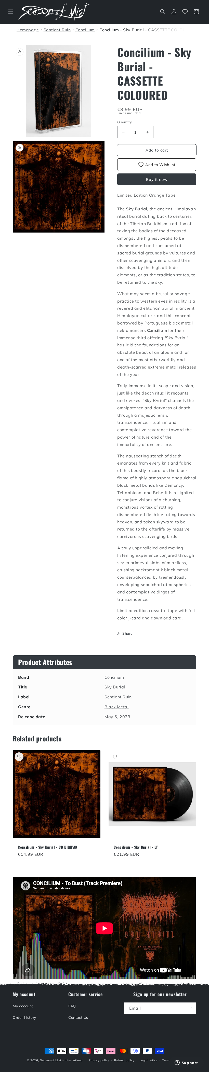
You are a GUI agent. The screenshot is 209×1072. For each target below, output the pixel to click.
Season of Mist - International (62, 1060)
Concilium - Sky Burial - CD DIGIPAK (47, 847)
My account (23, 1006)
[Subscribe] (190, 1008)
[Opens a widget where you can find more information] (186, 1063)
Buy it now (157, 179)
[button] (10, 11)
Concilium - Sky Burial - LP (136, 847)
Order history (24, 1017)
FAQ (72, 1006)
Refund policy (124, 1060)
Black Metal (116, 706)
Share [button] (127, 633)
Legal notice (148, 1060)
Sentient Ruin (118, 696)
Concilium (114, 677)
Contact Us (78, 1017)
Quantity (124, 122)
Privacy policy (99, 1060)
